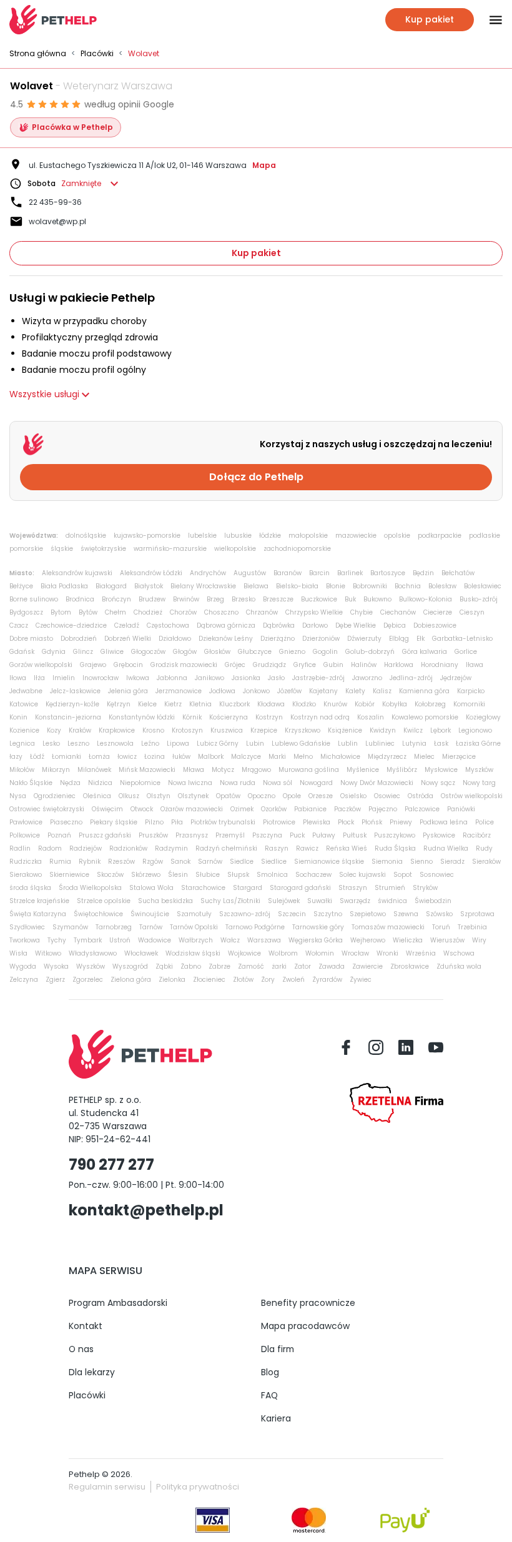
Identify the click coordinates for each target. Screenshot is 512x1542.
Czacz (18, 625)
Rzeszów (121, 861)
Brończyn (116, 599)
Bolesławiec (482, 586)
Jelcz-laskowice (75, 691)
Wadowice (154, 940)
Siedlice (274, 861)
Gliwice (112, 651)
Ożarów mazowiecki (191, 809)
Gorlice (466, 651)
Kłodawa (271, 704)
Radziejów (85, 848)
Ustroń (119, 940)
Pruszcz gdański (105, 835)
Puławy (323, 835)
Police (484, 822)
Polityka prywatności (197, 1487)
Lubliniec (380, 743)
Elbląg (399, 638)
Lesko (51, 743)
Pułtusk (355, 835)
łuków (181, 756)
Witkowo (48, 953)
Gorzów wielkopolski (40, 665)
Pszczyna (267, 835)
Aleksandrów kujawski (77, 573)
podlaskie (484, 535)
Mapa (264, 165)
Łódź (37, 756)
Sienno (421, 861)
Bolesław (442, 586)
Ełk (420, 638)
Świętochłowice (98, 914)
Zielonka (172, 979)
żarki (279, 966)
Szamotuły (194, 914)
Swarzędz (355, 901)
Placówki (97, 53)
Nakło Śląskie (30, 783)
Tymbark (88, 940)
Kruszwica (226, 730)
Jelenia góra (128, 691)
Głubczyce (255, 651)
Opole (292, 796)
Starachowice (203, 887)
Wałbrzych (196, 940)
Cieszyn (472, 612)
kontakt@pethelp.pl (146, 1210)
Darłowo (315, 625)
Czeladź (126, 625)
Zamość (251, 966)
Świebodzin (433, 901)
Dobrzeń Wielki (127, 638)
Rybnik (90, 861)
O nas (81, 1349)
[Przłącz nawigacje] (488, 20)
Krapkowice (117, 730)
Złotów (243, 979)
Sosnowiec (437, 874)
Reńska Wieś (346, 848)
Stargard (247, 887)
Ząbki (164, 966)
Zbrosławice (409, 966)
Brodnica (80, 599)
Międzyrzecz (387, 756)
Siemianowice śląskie (329, 861)
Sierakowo (25, 874)
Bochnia (408, 586)
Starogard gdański (300, 887)
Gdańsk (21, 651)
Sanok (180, 861)
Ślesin (178, 874)
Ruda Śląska (395, 848)
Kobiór (365, 704)
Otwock (141, 809)
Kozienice (24, 730)
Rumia (60, 861)
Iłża (39, 678)
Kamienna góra (424, 691)
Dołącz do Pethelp (256, 477)
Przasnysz (191, 835)
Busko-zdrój (479, 599)
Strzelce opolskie (103, 901)
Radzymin (171, 848)
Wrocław (355, 953)
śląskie (62, 548)
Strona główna (37, 53)
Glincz (83, 651)
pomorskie (26, 548)
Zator (302, 966)
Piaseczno (66, 822)
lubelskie (202, 535)
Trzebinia (472, 927)
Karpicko (471, 691)
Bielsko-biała (297, 586)
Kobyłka (394, 704)
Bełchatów (458, 573)
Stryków (425, 887)
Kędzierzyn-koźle (72, 704)
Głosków (217, 651)
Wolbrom (283, 953)
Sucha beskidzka (165, 901)
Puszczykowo (394, 835)
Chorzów (183, 612)
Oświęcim (107, 809)
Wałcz (230, 940)
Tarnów (150, 927)
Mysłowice (441, 769)
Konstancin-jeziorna (68, 717)
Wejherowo (367, 940)
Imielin (63, 678)
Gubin (333, 665)
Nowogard (316, 783)
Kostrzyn (269, 717)
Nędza (70, 783)
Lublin (348, 743)
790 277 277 (111, 1164)
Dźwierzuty (364, 638)
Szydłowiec (27, 927)
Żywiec (361, 979)
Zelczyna (23, 979)
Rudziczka (25, 861)
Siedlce (242, 861)
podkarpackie (439, 535)
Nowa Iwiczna (190, 783)
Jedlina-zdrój (411, 678)
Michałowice (340, 756)
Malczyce (246, 756)
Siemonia (387, 861)
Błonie (335, 586)
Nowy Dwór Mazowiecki (376, 783)
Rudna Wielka (445, 848)
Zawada (331, 966)
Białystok (148, 586)
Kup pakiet (256, 253)
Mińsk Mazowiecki (147, 769)
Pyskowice (439, 835)
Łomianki (66, 756)
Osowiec (387, 796)
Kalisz (382, 691)
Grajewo (93, 665)
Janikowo (209, 678)
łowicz (127, 756)
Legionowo (475, 730)
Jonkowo (256, 691)
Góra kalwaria (424, 651)
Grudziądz (269, 665)
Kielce (147, 704)
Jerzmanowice (178, 691)
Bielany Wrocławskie (203, 586)
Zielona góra (131, 979)
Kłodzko (304, 704)
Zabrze (219, 966)
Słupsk (238, 874)
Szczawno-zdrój (244, 914)
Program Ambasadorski (118, 1303)
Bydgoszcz (26, 612)
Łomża (99, 756)
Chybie (361, 612)
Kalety (355, 691)
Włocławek (141, 953)
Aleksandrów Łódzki (151, 573)
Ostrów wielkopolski (472, 796)
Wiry (479, 940)
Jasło (276, 678)
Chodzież (148, 612)
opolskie (397, 535)
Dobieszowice (434, 625)
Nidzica (100, 783)
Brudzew (152, 599)
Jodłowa (222, 691)
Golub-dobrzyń (370, 651)
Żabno (190, 966)
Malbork (211, 756)
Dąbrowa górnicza (226, 625)
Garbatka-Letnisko (462, 638)
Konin (18, 717)
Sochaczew (313, 874)
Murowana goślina (308, 769)
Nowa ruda (237, 783)
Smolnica (272, 874)
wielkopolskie (235, 548)
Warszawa (264, 940)
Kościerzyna (228, 717)
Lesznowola (115, 743)
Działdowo (175, 638)
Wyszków (90, 966)
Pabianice (310, 809)
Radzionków (128, 848)
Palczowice (422, 809)
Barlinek (350, 573)
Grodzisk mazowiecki (183, 665)
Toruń (441, 927)
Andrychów (208, 573)
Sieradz (452, 861)
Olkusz (129, 796)
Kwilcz (413, 730)
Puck (297, 835)
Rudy (484, 848)
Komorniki (469, 704)
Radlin (20, 848)
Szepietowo (368, 914)
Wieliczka (408, 940)
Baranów (287, 573)
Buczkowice (319, 599)
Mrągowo (256, 769)
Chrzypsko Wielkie (314, 612)
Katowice (23, 704)
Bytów (88, 612)
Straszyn (352, 887)
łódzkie (270, 535)
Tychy (56, 940)
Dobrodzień (79, 638)
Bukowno (377, 599)
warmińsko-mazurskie (170, 548)
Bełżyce (21, 586)
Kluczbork (234, 704)
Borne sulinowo (33, 599)
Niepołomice (140, 783)
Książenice (345, 730)
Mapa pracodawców (305, 1326)
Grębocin (128, 665)
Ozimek (242, 809)
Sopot (402, 874)
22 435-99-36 (55, 202)
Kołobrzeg (430, 704)
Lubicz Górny (218, 743)
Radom (50, 848)
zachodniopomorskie (297, 548)
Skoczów (110, 874)
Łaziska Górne (478, 743)
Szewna (405, 914)
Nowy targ (479, 783)
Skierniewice (69, 874)
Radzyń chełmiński (226, 848)
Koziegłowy (483, 717)
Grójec (235, 665)
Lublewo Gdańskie (301, 743)
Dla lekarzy (92, 1372)
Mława (193, 769)
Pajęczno (382, 809)
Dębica (394, 625)
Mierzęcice (459, 756)
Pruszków (153, 835)
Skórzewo (145, 874)
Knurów (335, 704)
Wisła (18, 953)
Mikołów (21, 769)
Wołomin (319, 953)
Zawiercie (367, 966)
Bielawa (256, 586)
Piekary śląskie (113, 822)
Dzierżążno (277, 638)
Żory (268, 979)
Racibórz (477, 835)
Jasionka (246, 678)
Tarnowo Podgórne (255, 927)
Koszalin (370, 717)
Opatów (228, 796)
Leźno (150, 743)
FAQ (269, 1395)
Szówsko (439, 914)
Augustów (250, 573)
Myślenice (363, 769)
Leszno (78, 743)
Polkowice (24, 835)
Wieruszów (447, 940)
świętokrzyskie (103, 548)
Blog (270, 1372)
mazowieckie (356, 535)
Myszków (479, 769)
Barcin (319, 573)
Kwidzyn (383, 730)
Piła (177, 822)
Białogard (111, 586)
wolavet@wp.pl (57, 221)
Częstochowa (168, 625)
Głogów (185, 651)
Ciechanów (398, 612)
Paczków (347, 809)
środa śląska (30, 887)
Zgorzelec (87, 979)
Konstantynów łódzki (142, 717)
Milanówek (94, 769)
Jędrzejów (455, 678)
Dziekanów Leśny (226, 638)
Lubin (255, 743)
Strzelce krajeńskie (39, 901)
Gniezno (292, 651)
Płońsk (372, 822)
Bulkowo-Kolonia (425, 599)
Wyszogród (130, 966)
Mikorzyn (56, 769)
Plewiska (316, 822)
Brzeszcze (278, 599)
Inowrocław (100, 678)
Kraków (80, 730)
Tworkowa (24, 940)
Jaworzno (367, 678)
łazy (15, 756)
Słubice (207, 874)
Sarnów (210, 861)
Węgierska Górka (315, 940)
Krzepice (263, 730)
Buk (350, 599)
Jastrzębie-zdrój (318, 678)
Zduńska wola (458, 966)
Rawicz (307, 848)
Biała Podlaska (64, 586)
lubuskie (238, 535)
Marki (277, 756)
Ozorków (274, 809)
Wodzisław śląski (192, 953)
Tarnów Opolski (194, 927)
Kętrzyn (118, 704)
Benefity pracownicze (308, 1303)
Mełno (303, 756)
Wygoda (22, 966)
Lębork (440, 730)
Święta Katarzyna (37, 914)
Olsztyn (158, 796)
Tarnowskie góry (318, 927)
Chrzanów (262, 612)
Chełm (115, 612)
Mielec (424, 756)
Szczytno (327, 914)
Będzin (423, 573)
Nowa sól (277, 783)
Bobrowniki (370, 586)
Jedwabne (25, 691)
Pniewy (401, 822)
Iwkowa (137, 678)
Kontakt (85, 1326)
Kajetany (323, 691)
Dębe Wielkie (355, 625)
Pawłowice (25, 822)
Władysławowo (93, 953)
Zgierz (55, 979)
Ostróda (420, 796)
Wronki (387, 953)
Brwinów (186, 599)
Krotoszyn (187, 730)
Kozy (54, 730)
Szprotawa (477, 914)
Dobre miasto (31, 638)
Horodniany (439, 665)
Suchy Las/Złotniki (230, 901)
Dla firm (277, 1349)
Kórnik (192, 717)
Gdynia (54, 651)
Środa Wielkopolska (90, 887)
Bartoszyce (387, 573)
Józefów (289, 691)
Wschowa (459, 953)
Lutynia (414, 743)
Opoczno (261, 796)
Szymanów (70, 927)
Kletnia (200, 704)
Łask (441, 743)
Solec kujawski (362, 874)
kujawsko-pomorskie (147, 535)
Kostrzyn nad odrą (320, 717)
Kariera (276, 1418)
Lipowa (178, 743)
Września (421, 953)
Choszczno (221, 612)
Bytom (61, 612)
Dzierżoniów (321, 638)
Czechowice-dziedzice (71, 625)
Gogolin (325, 651)
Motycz (223, 769)
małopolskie (308, 535)
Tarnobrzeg (114, 927)
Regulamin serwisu (107, 1487)
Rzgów (152, 861)
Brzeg (215, 599)
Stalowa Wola (151, 887)
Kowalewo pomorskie (424, 717)
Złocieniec (209, 979)
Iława (474, 665)
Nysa (17, 796)
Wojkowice (244, 953)
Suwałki (319, 901)
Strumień (390, 887)
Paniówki (461, 809)
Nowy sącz (438, 783)
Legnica (22, 743)
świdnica (392, 901)
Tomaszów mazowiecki (388, 927)
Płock (346, 822)
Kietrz (173, 704)
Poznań (59, 835)
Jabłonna (172, 678)
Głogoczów (148, 651)
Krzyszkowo (302, 730)
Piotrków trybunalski (222, 822)
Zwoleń (293, 979)
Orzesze (320, 796)
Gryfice (304, 665)
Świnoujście (149, 914)
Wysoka (56, 966)
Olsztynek (193, 796)
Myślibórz (401, 769)
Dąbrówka (279, 625)
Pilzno (154, 822)
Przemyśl (230, 835)
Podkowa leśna (444, 822)
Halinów (364, 665)
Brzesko (243, 599)
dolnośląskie (86, 535)
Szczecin (292, 914)
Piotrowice (279, 822)
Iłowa (17, 678)
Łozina (154, 756)
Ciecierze (437, 612)
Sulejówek (284, 901)
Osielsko (353, 796)
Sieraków (486, 861)
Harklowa (398, 665)
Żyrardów (327, 979)
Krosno (153, 730)
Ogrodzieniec (55, 796)
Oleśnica (97, 796)
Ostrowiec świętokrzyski (46, 809)
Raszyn (276, 848)
